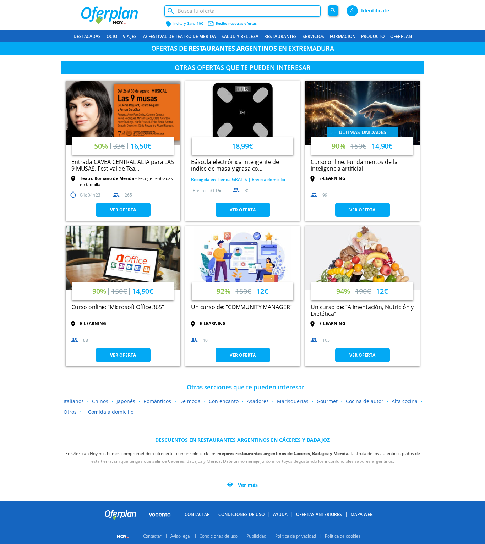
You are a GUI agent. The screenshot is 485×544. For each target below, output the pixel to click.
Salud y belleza (240, 36)
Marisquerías (293, 401)
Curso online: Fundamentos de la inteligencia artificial (354, 165)
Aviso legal (180, 536)
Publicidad (256, 536)
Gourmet (327, 401)
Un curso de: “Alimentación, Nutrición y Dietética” (362, 310)
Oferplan (401, 36)
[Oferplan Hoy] (119, 12)
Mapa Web (361, 514)
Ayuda (280, 514)
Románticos (157, 401)
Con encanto (224, 401)
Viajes (130, 36)
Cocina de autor (364, 401)
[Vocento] (160, 514)
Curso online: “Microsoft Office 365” (117, 307)
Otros (70, 411)
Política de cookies (343, 536)
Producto (373, 36)
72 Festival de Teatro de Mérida (179, 36)
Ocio (112, 36)
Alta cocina (405, 401)
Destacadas (87, 36)
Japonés (125, 401)
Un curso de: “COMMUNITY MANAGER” (241, 307)
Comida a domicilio (110, 411)
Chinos (100, 401)
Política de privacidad (295, 536)
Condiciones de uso (241, 514)
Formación (342, 36)
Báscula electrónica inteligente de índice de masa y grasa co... (235, 165)
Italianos (74, 401)
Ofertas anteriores (319, 514)
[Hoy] (124, 535)
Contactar (197, 514)
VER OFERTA (123, 210)
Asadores (258, 401)
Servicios (313, 36)
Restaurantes (280, 36)
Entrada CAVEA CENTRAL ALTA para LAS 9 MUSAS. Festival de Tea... (122, 165)
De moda (190, 401)
